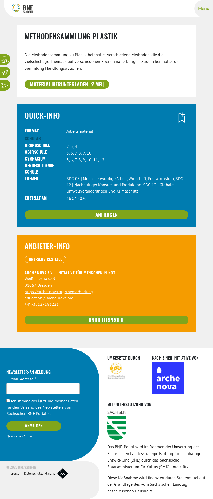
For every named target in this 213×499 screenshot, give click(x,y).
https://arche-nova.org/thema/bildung (59, 292)
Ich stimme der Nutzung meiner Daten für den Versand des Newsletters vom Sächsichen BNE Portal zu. (42, 408)
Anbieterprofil (106, 320)
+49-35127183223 (42, 304)
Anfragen (106, 215)
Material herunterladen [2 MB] (67, 84)
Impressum (14, 474)
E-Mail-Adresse (21, 379)
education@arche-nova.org (49, 298)
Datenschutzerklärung (39, 474)
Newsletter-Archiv (19, 436)
